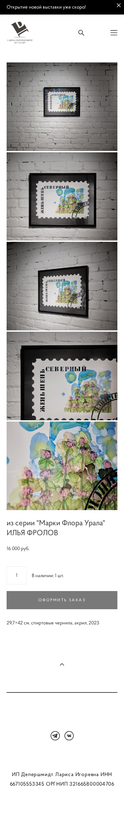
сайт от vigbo (62, 803)
